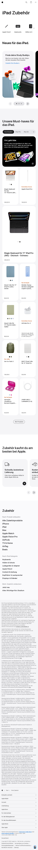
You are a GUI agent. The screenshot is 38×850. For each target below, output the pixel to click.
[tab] (19, 103)
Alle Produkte (19, 422)
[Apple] (2, 790)
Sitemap (16, 847)
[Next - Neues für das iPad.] (27, 103)
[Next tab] (34, 132)
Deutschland (5, 838)
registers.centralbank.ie (22, 626)
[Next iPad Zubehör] (34, 28)
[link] (35, 847)
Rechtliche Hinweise (7, 847)
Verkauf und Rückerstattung (22, 845)
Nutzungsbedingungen (8, 845)
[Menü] (35, 2)
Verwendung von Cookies (21, 843)
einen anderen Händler (8, 833)
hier (21, 658)
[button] (26, 2)
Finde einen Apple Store (25, 832)
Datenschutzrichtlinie (7, 843)
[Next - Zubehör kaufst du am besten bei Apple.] (34, 492)
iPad (7, 790)
